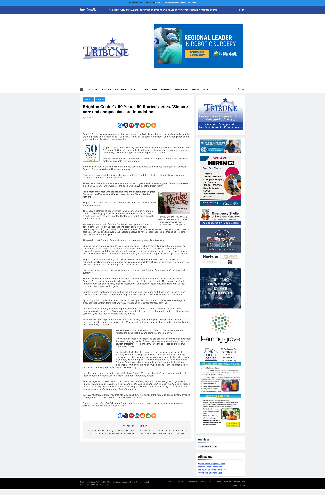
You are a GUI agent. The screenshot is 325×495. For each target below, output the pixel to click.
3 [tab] (199, 69)
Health (134, 89)
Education (106, 89)
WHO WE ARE (168, 10)
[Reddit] (142, 125)
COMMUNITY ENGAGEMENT (186, 10)
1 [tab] (190, 69)
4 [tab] (204, 69)
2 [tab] (194, 69)
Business (92, 89)
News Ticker (88, 99)
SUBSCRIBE (204, 10)
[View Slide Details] (198, 46)
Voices (206, 89)
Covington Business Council (211, 473)
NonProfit (166, 89)
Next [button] (240, 67)
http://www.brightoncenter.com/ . (110, 405)
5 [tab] (208, 69)
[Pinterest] (131, 125)
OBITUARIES (145, 10)
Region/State (181, 89)
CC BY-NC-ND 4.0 (102, 485)
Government (121, 89)
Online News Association (210, 467)
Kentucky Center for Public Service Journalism (176, 3)
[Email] (148, 125)
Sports (195, 89)
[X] (125, 125)
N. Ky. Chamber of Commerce (212, 470)
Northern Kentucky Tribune (91, 482)
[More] (153, 125)
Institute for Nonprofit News (212, 463)
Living (145, 89)
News (154, 89)
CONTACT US (156, 10)
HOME (110, 10)
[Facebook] (120, 125)
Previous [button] (157, 67)
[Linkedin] (137, 125)
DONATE (213, 10)
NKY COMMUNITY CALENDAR (126, 10)
